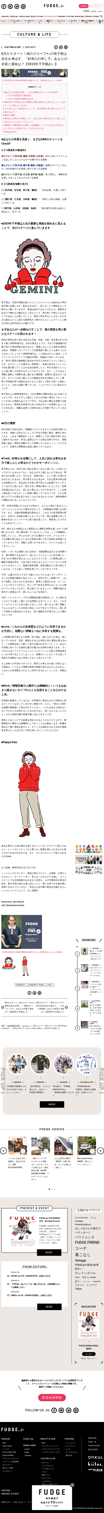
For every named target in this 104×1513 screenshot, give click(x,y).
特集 (4, 1443)
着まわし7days (8, 1468)
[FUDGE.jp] (54, 5)
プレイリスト (61, 22)
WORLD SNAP (24, 16)
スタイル (79, 1285)
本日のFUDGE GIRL (81, 1218)
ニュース (5, 1449)
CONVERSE (96, 1281)
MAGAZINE (79, 16)
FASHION (5, 16)
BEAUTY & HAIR (37, 16)
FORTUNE (70, 16)
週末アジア (49, 22)
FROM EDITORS (94, 1445)
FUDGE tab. (14, 16)
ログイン (97, 6)
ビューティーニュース (50, 1446)
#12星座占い (21, 985)
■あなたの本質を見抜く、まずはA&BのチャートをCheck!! (30, 92)
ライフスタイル (16, 22)
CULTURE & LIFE (50, 16)
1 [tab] (49, 1189)
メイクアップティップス (51, 1452)
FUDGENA (62, 16)
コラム (40, 22)
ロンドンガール (85, 1273)
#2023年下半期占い (37, 985)
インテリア (91, 1285)
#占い (50, 985)
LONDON (27, 1455)
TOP (3, 1026)
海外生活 (69, 1455)
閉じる (37, 87)
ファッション (70, 1443)
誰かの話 (101, 22)
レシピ (68, 1449)
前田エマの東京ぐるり (87, 22)
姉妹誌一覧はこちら (88, 1358)
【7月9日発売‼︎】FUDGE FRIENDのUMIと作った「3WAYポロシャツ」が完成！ (32, 80)
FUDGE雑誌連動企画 (83, 1224)
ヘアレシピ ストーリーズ (51, 1449)
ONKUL (77, 1277)
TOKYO (27, 1449)
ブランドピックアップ (10, 1458)
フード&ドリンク (29, 22)
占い (77, 1281)
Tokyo (78, 1289)
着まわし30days (89, 1277)
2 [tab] (52, 1189)
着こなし (83, 1255)
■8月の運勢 (9, 115)
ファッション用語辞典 (10, 1461)
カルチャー (3, 22)
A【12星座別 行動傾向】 (19, 95)
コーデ (81, 1248)
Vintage (80, 1260)
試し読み (89, 1354)
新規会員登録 (52, 1397)
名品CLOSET (7, 1446)
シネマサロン (73, 22)
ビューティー (70, 1446)
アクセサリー (7, 1471)
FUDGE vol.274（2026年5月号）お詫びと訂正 (30, 1276)
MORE (49, 1252)
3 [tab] (54, 1189)
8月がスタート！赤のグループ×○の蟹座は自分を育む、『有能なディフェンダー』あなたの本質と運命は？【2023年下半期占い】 (20, 1007)
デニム (93, 1217)
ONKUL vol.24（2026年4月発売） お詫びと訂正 (31, 1295)
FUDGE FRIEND (87, 1242)
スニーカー (86, 1282)
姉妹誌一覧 (92, 1442)
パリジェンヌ (85, 1237)
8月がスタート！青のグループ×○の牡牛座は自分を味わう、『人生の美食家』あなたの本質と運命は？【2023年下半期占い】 (50, 1007)
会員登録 (83, 6)
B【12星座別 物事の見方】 (20, 98)
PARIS (26, 1452)
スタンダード (7, 1465)
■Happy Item (10, 131)
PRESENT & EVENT (92, 16)
